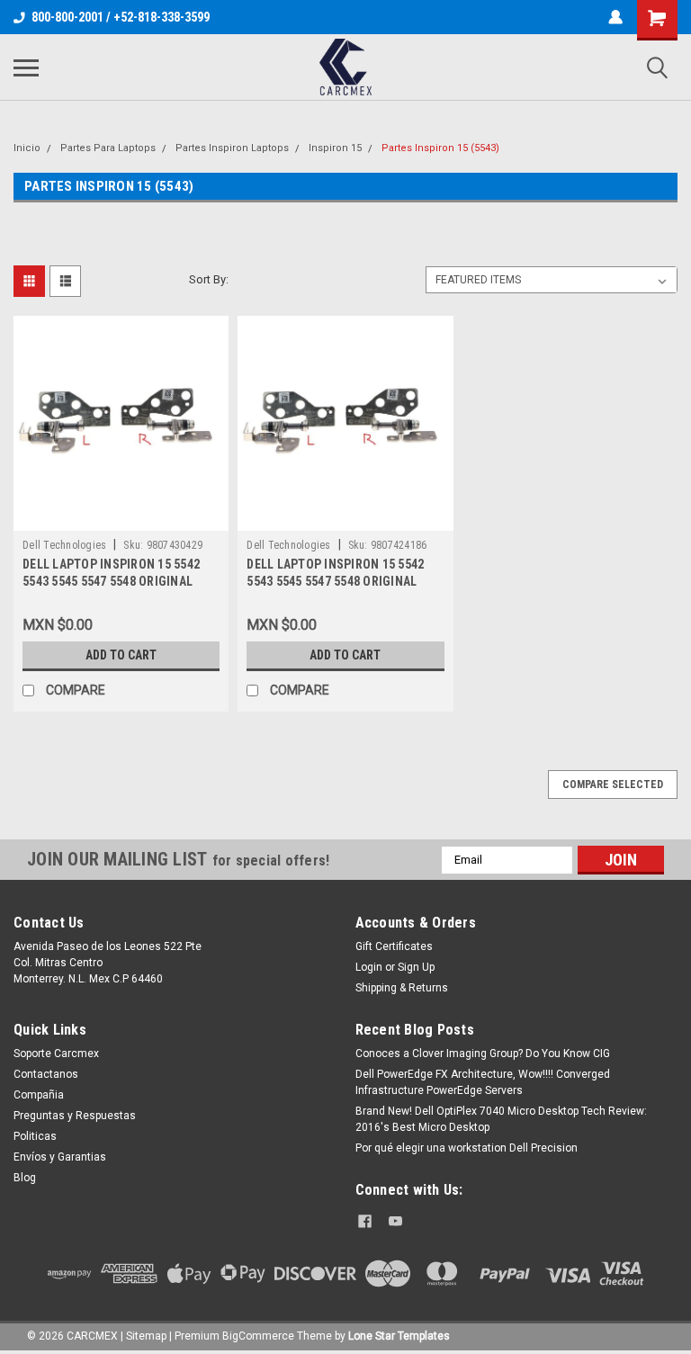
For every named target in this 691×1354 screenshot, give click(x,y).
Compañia (38, 1095)
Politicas (35, 1136)
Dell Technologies (64, 545)
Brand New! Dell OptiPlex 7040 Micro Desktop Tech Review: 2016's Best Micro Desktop (501, 1119)
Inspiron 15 (335, 148)
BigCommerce (258, 1336)
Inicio (26, 148)
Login (368, 967)
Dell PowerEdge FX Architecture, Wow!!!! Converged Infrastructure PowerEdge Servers (482, 1082)
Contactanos (45, 1074)
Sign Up (416, 967)
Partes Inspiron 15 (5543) (440, 148)
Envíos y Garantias (59, 1157)
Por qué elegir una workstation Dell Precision (466, 1148)
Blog (24, 1177)
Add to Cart (121, 655)
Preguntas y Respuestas (74, 1115)
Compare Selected (612, 784)
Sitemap (146, 1336)
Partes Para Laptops (108, 148)
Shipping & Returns (401, 988)
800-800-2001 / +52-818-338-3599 (120, 17)
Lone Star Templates (399, 1336)
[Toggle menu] (26, 67)
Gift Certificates (394, 946)
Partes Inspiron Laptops (232, 148)
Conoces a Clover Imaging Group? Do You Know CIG (482, 1053)
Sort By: (209, 279)
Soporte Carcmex (56, 1053)
